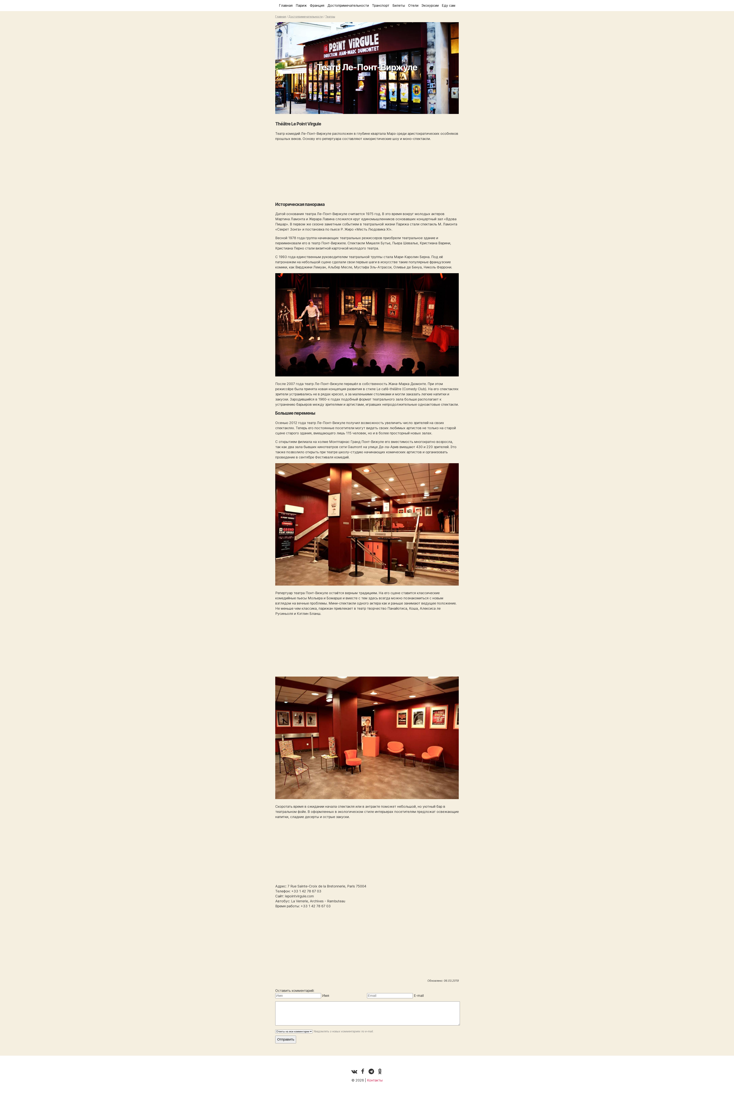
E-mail (419, 996)
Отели (413, 5)
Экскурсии (430, 5)
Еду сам (448, 5)
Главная (286, 5)
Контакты (375, 1080)
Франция (317, 5)
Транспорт (380, 5)
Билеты (398, 5)
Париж (301, 5)
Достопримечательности (348, 5)
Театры (330, 16)
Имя (325, 996)
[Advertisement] (367, 171)
